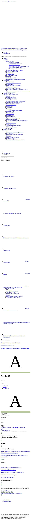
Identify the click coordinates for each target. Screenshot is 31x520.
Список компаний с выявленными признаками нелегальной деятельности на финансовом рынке (15, 452)
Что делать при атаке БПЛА (7, 477)
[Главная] (14, 152)
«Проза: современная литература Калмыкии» (10, 342)
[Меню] (26, 56)
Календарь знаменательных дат (7, 345)
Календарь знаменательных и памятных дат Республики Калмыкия (15, 348)
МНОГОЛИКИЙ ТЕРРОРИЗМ (8, 470)
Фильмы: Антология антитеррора (9, 474)
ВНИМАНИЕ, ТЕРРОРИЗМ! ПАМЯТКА (11, 467)
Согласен (19, 518)
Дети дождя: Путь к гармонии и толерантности (12, 472)
